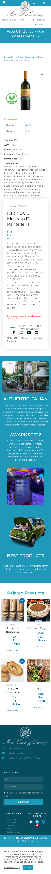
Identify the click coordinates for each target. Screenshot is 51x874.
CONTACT (21, 20)
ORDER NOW (41, 20)
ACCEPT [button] (28, 867)
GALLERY (13, 20)
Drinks (14, 57)
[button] (42, 74)
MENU (33, 20)
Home (7, 57)
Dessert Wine (31, 57)
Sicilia (28, 125)
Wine (20, 57)
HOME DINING (38, 24)
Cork (28, 131)
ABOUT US (5, 20)
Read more (12, 650)
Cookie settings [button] (12, 867)
